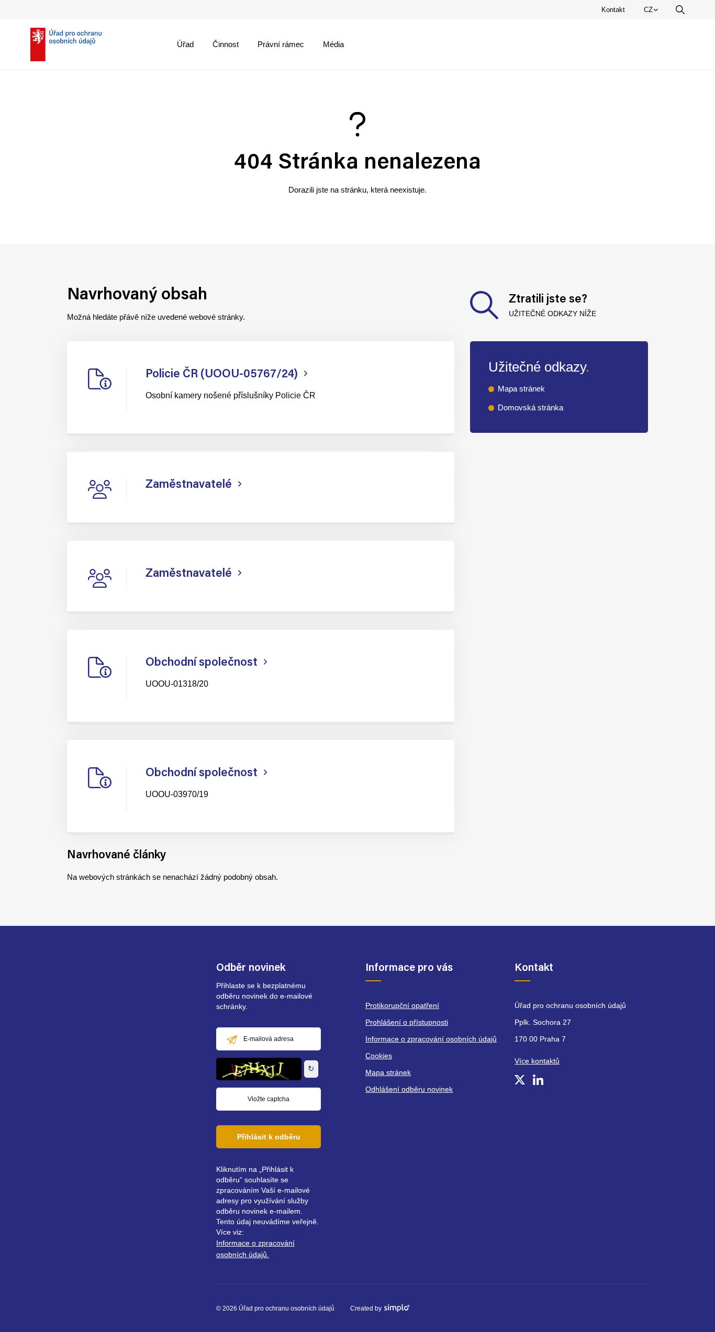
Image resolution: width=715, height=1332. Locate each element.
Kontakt (613, 10)
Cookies (378, 1055)
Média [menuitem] (333, 44)
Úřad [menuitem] (185, 44)
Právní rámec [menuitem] (281, 44)
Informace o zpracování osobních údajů (431, 1039)
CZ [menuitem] (652, 12)
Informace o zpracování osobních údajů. (255, 1249)
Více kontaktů (537, 1061)
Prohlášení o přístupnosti (406, 1022)
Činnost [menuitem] (226, 44)
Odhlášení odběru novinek (409, 1089)
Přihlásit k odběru (268, 1137)
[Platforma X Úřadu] (520, 1079)
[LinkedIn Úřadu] (538, 1079)
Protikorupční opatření (402, 1005)
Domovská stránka (530, 407)
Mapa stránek (521, 388)
